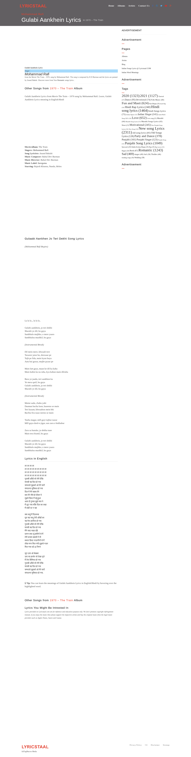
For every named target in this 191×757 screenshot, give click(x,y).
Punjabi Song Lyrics (143, 143)
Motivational (140, 124)
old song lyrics (142, 133)
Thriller (156, 154)
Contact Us (144, 6)
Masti (125, 125)
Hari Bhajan (154, 104)
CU (146, 745)
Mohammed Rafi (40, 150)
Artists (131, 6)
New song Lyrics (143, 130)
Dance (130, 99)
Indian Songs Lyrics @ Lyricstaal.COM (136, 68)
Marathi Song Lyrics (133, 121)
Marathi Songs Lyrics (151, 121)
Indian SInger (148, 114)
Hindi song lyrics (140, 108)
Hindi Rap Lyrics (138, 107)
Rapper (125, 151)
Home (111, 6)
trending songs (128, 158)
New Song (133, 129)
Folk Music (157, 100)
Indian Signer (131, 114)
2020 (131, 96)
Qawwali (126, 147)
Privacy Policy (136, 745)
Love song (152, 118)
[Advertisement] (71, 46)
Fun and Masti (135, 103)
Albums (121, 6)
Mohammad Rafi (32, 14)
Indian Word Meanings (130, 72)
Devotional (143, 99)
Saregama (42, 163)
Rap (151, 147)
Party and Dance (148, 136)
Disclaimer (155, 745)
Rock (134, 150)
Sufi (147, 154)
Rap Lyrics (159, 147)
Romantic (60, 80)
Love (139, 118)
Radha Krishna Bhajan (140, 147)
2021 (149, 96)
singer (138, 154)
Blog (123, 64)
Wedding (139, 157)
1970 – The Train (94, 20)
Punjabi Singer (147, 139)
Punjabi (129, 139)
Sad (128, 154)
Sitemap (166, 745)
